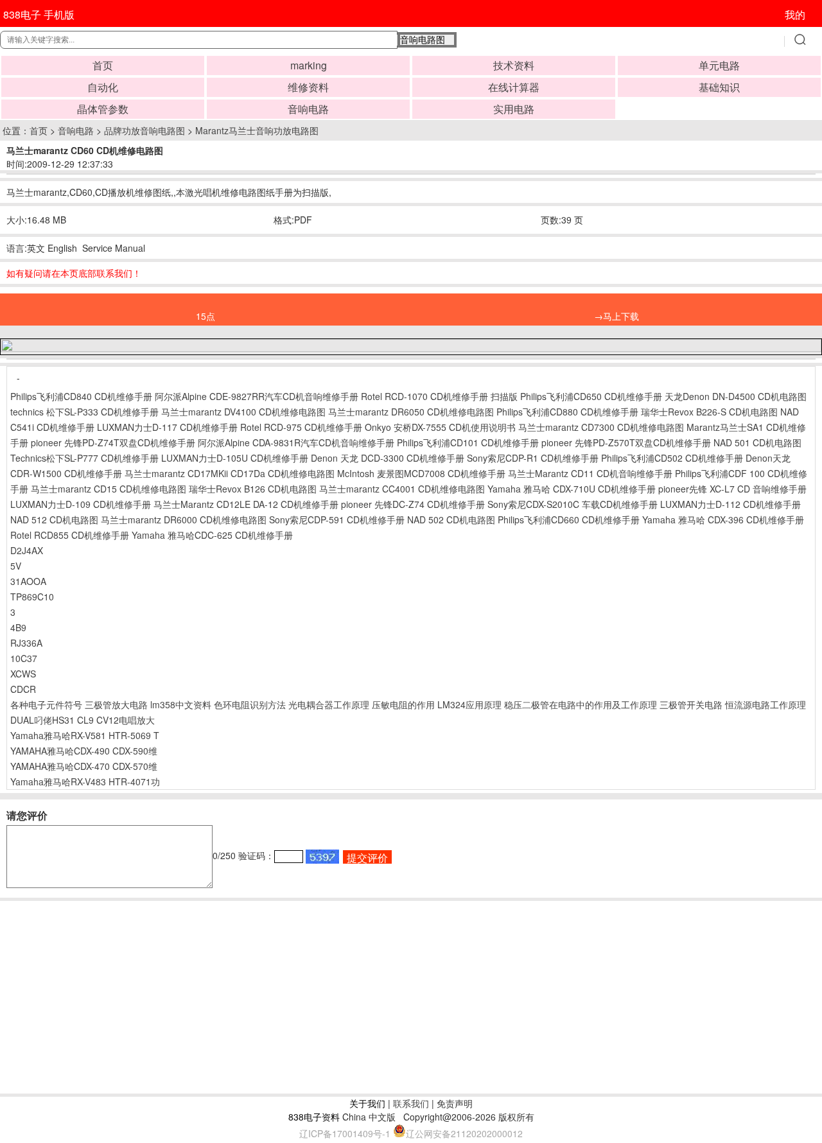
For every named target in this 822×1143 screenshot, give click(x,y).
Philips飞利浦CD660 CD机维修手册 (569, 519)
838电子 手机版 (38, 14)
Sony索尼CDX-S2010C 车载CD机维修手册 (572, 504)
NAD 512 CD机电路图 (54, 519)
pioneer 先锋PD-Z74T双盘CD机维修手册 (113, 442)
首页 (102, 65)
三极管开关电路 (691, 704)
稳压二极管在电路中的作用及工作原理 (580, 704)
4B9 (18, 627)
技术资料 (513, 65)
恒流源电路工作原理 (765, 704)
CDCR (23, 689)
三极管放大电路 (116, 704)
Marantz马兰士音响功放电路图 (257, 130)
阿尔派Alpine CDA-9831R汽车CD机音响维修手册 (296, 442)
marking (308, 65)
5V (15, 565)
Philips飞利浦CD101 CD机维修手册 (468, 442)
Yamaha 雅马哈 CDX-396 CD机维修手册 (723, 519)
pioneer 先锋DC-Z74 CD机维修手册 (413, 504)
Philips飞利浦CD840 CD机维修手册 (81, 396)
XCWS (23, 673)
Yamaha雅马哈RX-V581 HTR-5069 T (84, 735)
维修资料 (308, 87)
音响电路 (308, 108)
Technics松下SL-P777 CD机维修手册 (84, 457)
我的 (795, 14)
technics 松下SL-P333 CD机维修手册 (84, 411)
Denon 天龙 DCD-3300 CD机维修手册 (387, 457)
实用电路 (513, 108)
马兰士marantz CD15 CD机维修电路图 (108, 488)
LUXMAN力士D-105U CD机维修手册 (234, 457)
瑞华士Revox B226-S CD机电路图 (709, 411)
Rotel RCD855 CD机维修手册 (69, 534)
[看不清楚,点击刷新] (322, 857)
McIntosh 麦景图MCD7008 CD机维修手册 (421, 473)
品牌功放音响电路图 (144, 130)
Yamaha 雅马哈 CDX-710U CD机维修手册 (571, 488)
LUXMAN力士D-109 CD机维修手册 (80, 504)
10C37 (23, 658)
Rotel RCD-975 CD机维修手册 (301, 427)
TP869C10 (32, 596)
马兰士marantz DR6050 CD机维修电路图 (411, 411)
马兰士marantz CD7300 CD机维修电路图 (601, 427)
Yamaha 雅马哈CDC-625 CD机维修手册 (212, 534)
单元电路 (719, 65)
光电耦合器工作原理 (328, 704)
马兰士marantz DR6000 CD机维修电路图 (184, 519)
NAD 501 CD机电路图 (757, 442)
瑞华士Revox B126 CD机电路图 (253, 488)
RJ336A (26, 642)
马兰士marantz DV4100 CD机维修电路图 (243, 411)
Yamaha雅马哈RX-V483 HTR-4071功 (85, 781)
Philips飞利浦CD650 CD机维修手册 (591, 396)
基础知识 (719, 87)
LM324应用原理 (469, 704)
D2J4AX (26, 550)
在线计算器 (513, 87)
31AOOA (28, 581)
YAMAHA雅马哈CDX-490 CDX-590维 (83, 750)
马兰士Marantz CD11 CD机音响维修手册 (590, 473)
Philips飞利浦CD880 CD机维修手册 (567, 411)
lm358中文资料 (180, 704)
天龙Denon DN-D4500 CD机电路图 (736, 396)
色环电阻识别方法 (250, 704)
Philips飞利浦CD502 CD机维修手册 (672, 457)
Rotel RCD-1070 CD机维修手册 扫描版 (439, 396)
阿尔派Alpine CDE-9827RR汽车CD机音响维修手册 (256, 396)
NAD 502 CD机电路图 (451, 519)
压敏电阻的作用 (403, 704)
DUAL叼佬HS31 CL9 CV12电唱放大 (82, 719)
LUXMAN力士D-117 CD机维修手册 (167, 427)
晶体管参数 (102, 108)
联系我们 (411, 1103)
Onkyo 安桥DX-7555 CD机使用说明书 (440, 427)
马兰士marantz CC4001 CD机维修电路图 (402, 488)
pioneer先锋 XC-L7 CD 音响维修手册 (732, 488)
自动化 (102, 87)
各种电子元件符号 (46, 704)
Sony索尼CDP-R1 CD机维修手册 (533, 457)
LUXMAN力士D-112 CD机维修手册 (730, 504)
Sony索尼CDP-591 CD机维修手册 (337, 519)
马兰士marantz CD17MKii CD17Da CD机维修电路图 (230, 473)
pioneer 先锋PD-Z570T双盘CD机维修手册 (626, 442)
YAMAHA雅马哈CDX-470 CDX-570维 (83, 766)
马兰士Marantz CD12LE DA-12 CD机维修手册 (245, 504)
